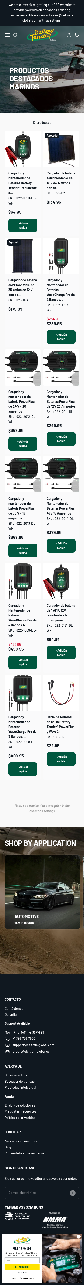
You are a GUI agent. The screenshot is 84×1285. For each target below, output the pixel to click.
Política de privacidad (20, 1118)
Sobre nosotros (16, 1075)
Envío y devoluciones (20, 1105)
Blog (8, 1147)
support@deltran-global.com (33, 1045)
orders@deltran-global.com (32, 1051)
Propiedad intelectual (20, 1087)
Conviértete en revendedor (24, 1153)
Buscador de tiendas (20, 1081)
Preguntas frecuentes (20, 1111)
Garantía (11, 1014)
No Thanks (22, 1273)
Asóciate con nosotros (21, 1141)
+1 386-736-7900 (24, 1038)
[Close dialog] (79, 1237)
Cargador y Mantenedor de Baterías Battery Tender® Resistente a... (22, 183)
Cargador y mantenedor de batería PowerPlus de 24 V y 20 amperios (21, 401)
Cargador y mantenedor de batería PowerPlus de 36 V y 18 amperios (21, 508)
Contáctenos (14, 1008)
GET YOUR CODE (22, 1267)
